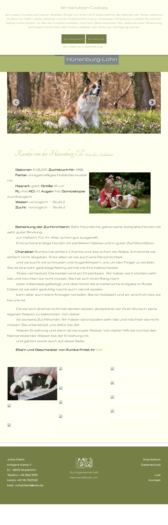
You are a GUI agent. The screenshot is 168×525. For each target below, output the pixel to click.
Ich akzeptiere (73, 39)
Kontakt (155, 480)
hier (99, 349)
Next (152, 102)
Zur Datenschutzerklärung (83, 46)
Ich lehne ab (96, 39)
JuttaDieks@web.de (29, 485)
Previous (15, 102)
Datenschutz (151, 464)
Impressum (152, 459)
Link (158, 475)
